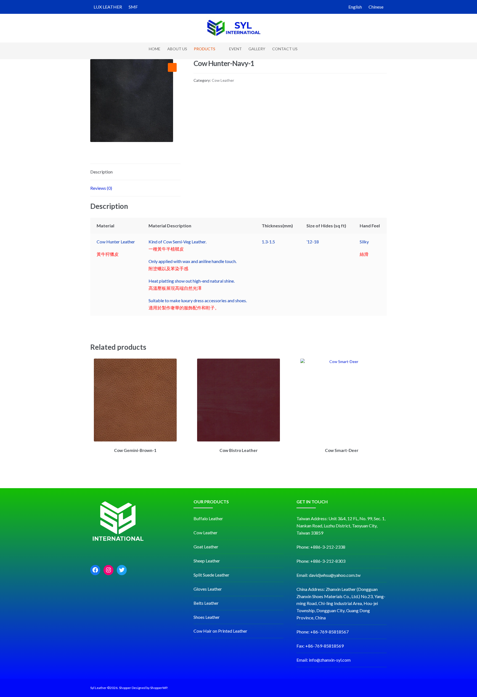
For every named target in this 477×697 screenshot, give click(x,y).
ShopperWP (158, 688)
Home (154, 48)
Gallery (256, 48)
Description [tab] (101, 171)
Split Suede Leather (211, 574)
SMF (133, 6)
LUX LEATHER (108, 6)
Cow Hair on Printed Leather (220, 630)
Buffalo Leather (208, 518)
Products (204, 48)
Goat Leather (206, 546)
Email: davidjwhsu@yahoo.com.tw (328, 575)
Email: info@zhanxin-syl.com (323, 659)
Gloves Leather (208, 588)
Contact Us (285, 48)
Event (235, 48)
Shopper (125, 688)
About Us (177, 48)
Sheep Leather (207, 560)
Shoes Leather (207, 617)
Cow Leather (223, 80)
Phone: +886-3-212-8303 (320, 561)
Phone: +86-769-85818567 (322, 631)
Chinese (376, 6)
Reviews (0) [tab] (101, 188)
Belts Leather (206, 603)
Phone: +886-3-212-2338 (320, 546)
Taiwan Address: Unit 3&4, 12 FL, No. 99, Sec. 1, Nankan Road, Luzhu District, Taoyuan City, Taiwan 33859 (340, 525)
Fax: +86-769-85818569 (320, 645)
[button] (172, 67)
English (355, 6)
